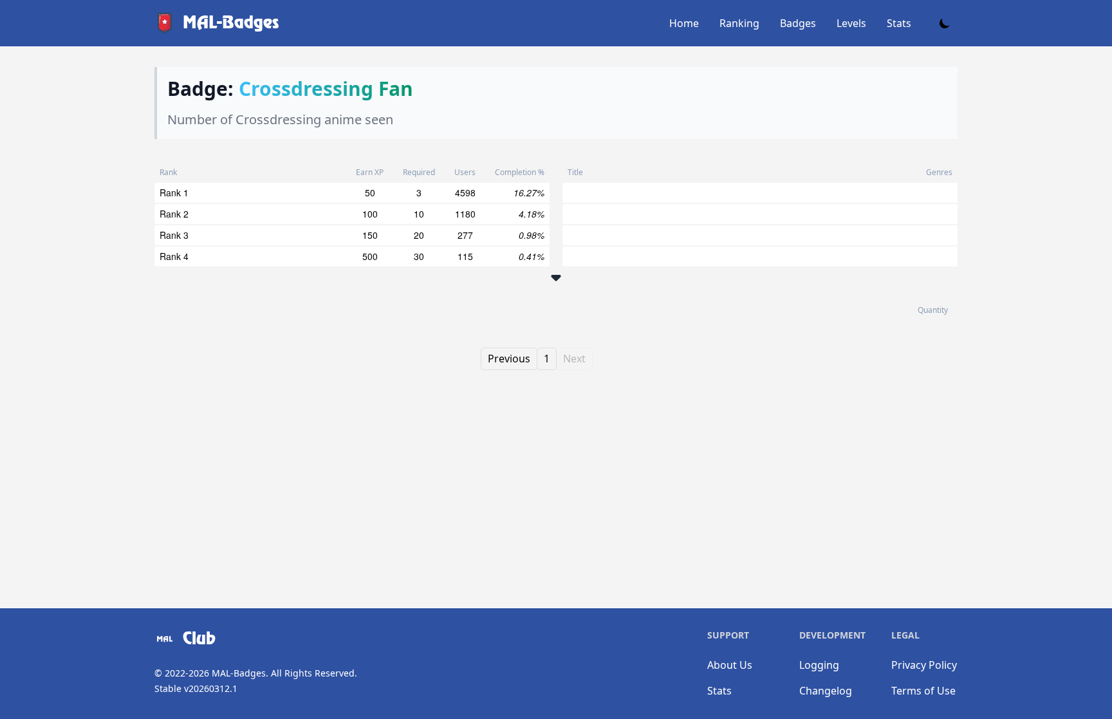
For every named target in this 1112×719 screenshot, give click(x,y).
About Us (729, 665)
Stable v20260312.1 (195, 688)
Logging (819, 665)
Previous (509, 358)
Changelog (825, 691)
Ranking (739, 23)
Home (684, 23)
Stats (899, 23)
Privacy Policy (924, 665)
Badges (798, 23)
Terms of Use (923, 691)
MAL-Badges (239, 673)
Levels (851, 23)
